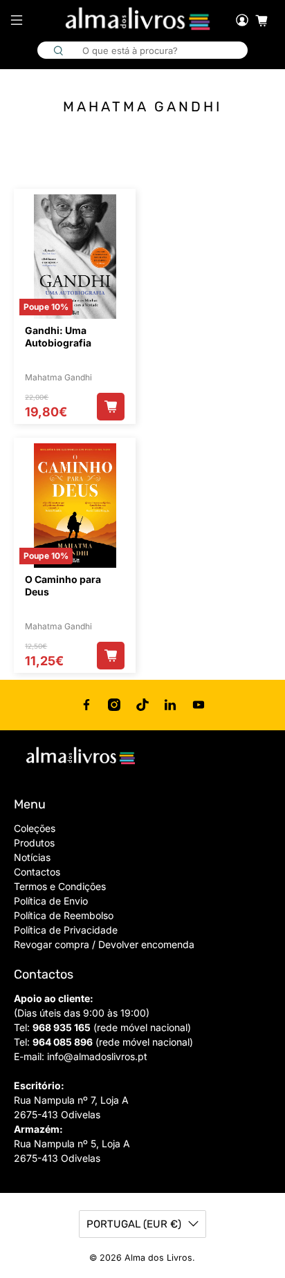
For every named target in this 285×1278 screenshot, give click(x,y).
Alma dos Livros (158, 1257)
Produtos (34, 843)
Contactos (37, 872)
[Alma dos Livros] (139, 19)
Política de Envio (51, 901)
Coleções (34, 828)
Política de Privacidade (66, 930)
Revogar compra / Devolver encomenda (104, 944)
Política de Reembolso (63, 915)
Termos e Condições (60, 886)
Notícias (32, 857)
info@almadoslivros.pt (97, 1056)
